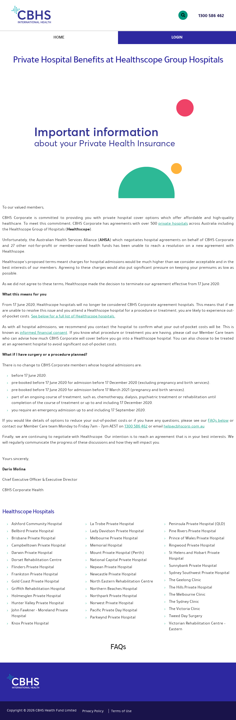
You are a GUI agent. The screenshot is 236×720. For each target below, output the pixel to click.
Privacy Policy (92, 711)
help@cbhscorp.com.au (184, 426)
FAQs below (218, 420)
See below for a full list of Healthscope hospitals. (73, 316)
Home (58, 37)
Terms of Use (121, 711)
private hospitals (173, 223)
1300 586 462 (211, 15)
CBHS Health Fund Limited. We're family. (43, 14)
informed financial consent (43, 332)
